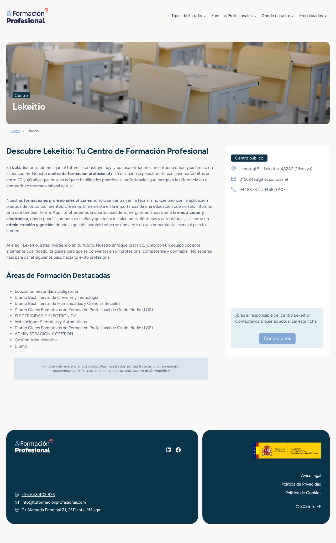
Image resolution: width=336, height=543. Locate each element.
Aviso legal (311, 475)
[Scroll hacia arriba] (322, 514)
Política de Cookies (303, 492)
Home (15, 131)
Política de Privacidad (301, 484)
